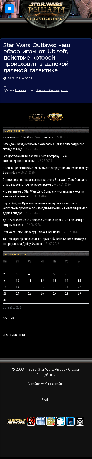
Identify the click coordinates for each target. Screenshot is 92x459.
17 (17, 287)
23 (4, 294)
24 (17, 294)
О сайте (34, 384)
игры (64, 90)
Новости (20, 90)
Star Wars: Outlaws (47, 90)
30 (4, 300)
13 (54, 281)
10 (17, 281)
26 (42, 294)
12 (42, 281)
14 (66, 281)
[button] (9, 8)
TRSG (13, 335)
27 (54, 294)
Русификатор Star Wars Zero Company (28, 137)
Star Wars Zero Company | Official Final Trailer (31, 232)
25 (29, 294)
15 (79, 281)
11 (29, 281)
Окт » (14, 317)
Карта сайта (54, 384)
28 (66, 294)
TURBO (23, 335)
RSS (5, 335)
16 (4, 287)
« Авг (6, 317)
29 (79, 294)
